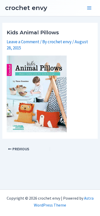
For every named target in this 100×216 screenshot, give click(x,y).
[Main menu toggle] (89, 8)
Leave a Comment (23, 42)
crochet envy (26, 8)
